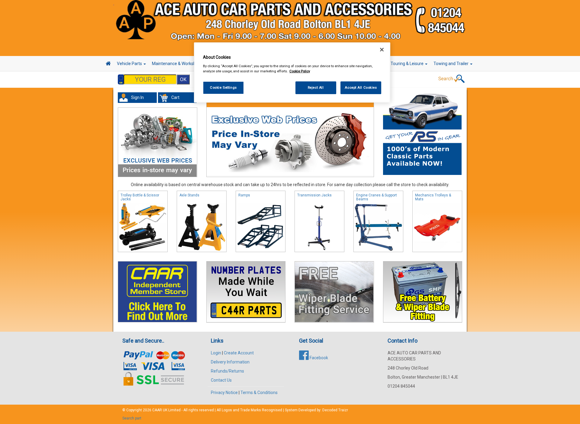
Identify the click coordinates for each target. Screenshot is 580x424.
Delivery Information (230, 362)
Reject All (316, 87)
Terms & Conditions (259, 392)
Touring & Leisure (407, 63)
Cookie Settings (223, 87)
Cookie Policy (299, 71)
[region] (292, 72)
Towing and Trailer (451, 63)
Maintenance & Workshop (176, 63)
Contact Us (221, 380)
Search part (131, 418)
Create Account (239, 352)
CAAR (157, 410)
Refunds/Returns (227, 371)
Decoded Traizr (335, 410)
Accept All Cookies (361, 87)
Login (216, 352)
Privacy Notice (224, 392)
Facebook (318, 357)
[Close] (381, 49)
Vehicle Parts (130, 63)
